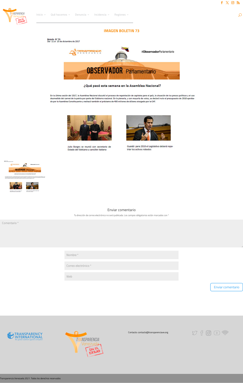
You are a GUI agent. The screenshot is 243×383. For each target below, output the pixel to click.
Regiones (120, 15)
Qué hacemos (59, 15)
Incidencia (100, 15)
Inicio (39, 15)
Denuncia (80, 15)
